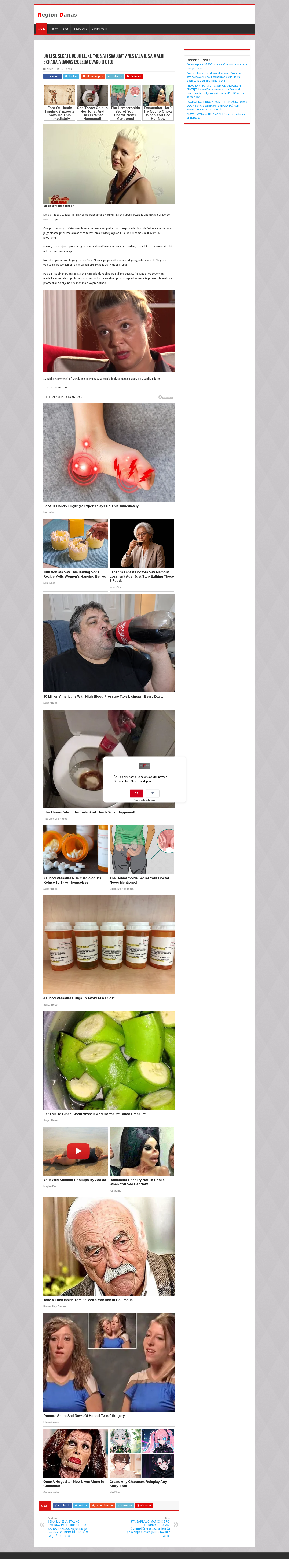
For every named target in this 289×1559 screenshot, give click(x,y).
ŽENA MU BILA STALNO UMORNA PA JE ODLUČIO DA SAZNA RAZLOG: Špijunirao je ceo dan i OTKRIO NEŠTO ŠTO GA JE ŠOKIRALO (68, 1527)
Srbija (41, 28)
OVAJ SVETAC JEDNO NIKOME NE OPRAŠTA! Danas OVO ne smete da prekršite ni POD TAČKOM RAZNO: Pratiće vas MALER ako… (217, 105)
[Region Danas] (57, 14)
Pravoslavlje (80, 28)
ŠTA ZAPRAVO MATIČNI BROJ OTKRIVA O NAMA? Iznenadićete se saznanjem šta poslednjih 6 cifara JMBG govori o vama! (148, 1527)
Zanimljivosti (99, 28)
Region (54, 28)
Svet (65, 28)
